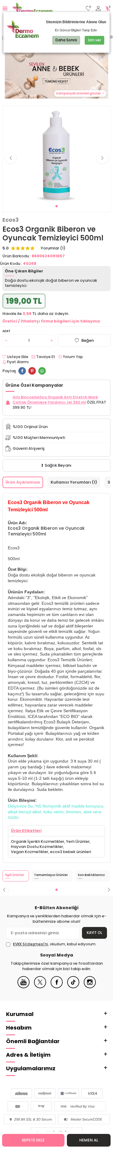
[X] (40, 987)
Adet (6, 331)
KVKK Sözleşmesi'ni (30, 944)
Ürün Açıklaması (22, 482)
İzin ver (94, 40)
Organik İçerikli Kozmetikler (37, 841)
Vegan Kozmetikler (29, 851)
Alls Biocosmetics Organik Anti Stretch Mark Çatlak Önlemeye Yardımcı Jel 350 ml (55, 400)
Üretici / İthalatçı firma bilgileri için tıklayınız (51, 321)
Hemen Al (88, 1140)
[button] (56, 206)
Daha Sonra (66, 40)
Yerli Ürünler (77, 841)
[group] (56, 154)
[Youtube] (23, 987)
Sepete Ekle (33, 1140)
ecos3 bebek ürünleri (70, 851)
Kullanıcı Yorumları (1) (74, 482)
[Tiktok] (73, 987)
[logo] (32, 8)
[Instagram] (90, 987)
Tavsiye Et (45, 356)
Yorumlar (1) (53, 248)
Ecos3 (10, 220)
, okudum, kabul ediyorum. (54, 944)
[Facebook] (57, 987)
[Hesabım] (98, 8)
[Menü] (5, 8)
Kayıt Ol (94, 932)
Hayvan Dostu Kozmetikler (37, 846)
